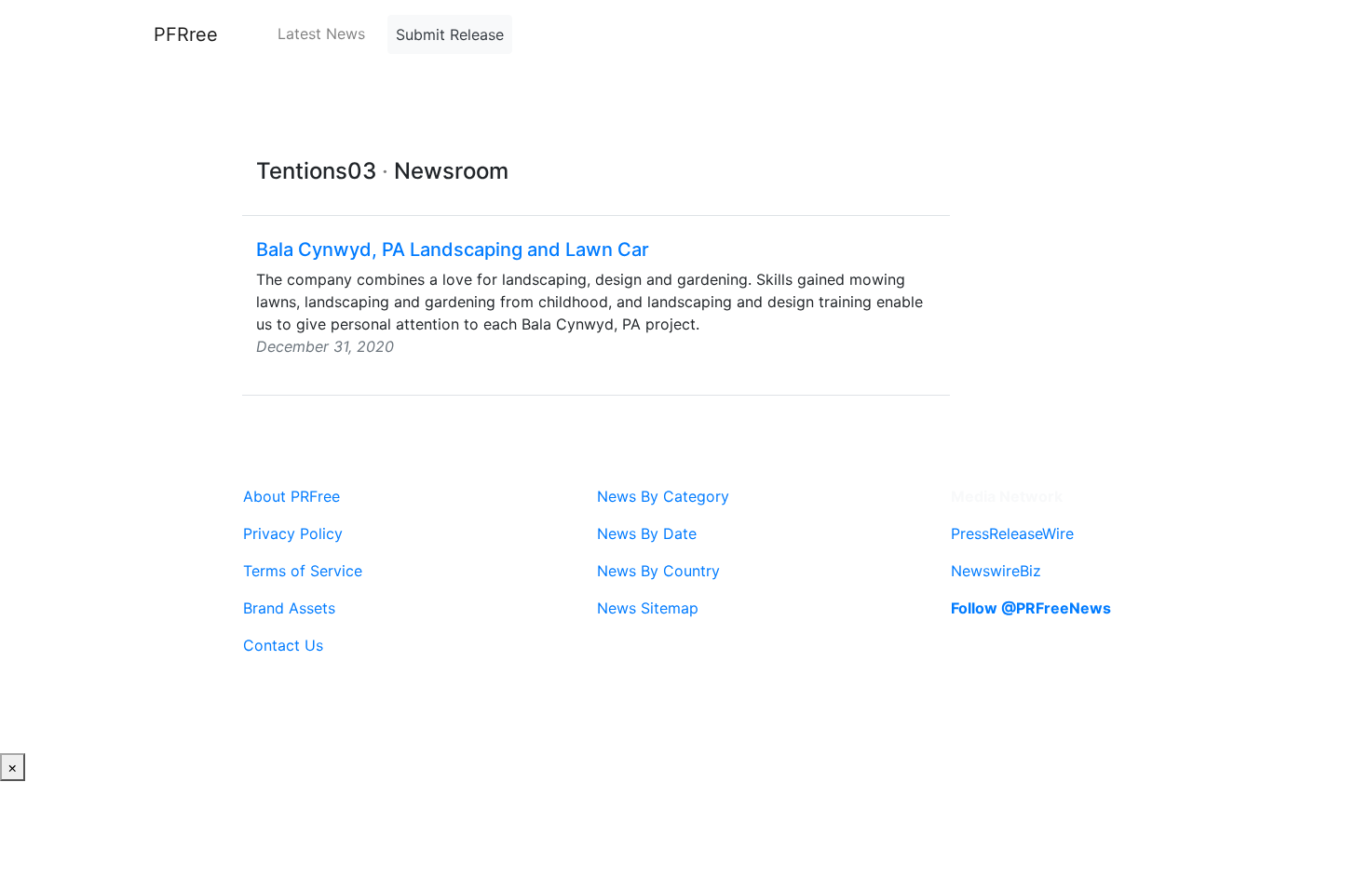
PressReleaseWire (1012, 533)
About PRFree (291, 496)
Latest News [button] (321, 33)
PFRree (186, 34)
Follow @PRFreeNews (1031, 608)
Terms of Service (302, 570)
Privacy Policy (293, 533)
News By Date (647, 533)
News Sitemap (647, 608)
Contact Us (283, 645)
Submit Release (450, 34)
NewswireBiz (996, 570)
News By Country (658, 570)
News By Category (663, 496)
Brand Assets (289, 608)
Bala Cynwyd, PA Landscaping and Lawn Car (452, 249)
